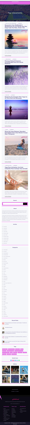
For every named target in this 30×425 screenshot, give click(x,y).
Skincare (4, 306)
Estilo (11, 352)
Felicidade (15, 352)
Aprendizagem (5, 253)
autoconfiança (5, 349)
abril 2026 (5, 226)
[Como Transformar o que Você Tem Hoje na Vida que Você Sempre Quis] (3, 342)
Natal (4, 284)
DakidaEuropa (15, 1)
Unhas (4, 309)
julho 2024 (5, 243)
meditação (24, 352)
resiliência (8, 354)
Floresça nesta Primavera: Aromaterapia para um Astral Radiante (14, 62)
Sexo (4, 304)
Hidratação (20, 352)
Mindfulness (14, 23)
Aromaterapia (8, 59)
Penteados (5, 289)
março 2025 (5, 231)
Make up (4, 274)
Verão (4, 311)
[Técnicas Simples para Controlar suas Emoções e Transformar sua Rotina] (3, 323)
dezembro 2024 (5, 236)
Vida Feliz (5, 314)
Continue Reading (8, 55)
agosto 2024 (5, 241)
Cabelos (4, 264)
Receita (4, 296)
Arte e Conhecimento (6, 256)
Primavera (5, 294)
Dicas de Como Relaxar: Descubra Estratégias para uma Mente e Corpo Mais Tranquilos (16, 133)
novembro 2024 (5, 238)
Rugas (4, 301)
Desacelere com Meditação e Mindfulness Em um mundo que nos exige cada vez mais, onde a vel (16, 26)
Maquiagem (5, 276)
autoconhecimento (11, 349)
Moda (4, 281)
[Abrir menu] (2, 3)
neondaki (20, 23)
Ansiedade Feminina (8, 327)
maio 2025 (5, 228)
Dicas (10, 23)
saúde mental (14, 354)
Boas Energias (5, 263)
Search (25, 203)
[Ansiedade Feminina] (3, 328)
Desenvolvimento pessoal (19, 350)
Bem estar (7, 23)
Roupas (4, 299)
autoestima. (17, 349)
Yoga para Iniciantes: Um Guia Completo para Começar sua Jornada (16, 168)
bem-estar (4, 350)
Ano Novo (5, 251)
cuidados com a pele (10, 350)
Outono (4, 286)
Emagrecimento (5, 268)
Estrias (4, 269)
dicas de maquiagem (6, 352)
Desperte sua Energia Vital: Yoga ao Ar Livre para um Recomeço (16, 97)
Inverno (4, 271)
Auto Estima (5, 258)
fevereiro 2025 (5, 233)
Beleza (7, 129)
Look (4, 273)
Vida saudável (5, 316)
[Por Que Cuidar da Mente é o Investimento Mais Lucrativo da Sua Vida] (3, 337)
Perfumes (5, 291)
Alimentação (5, 249)
